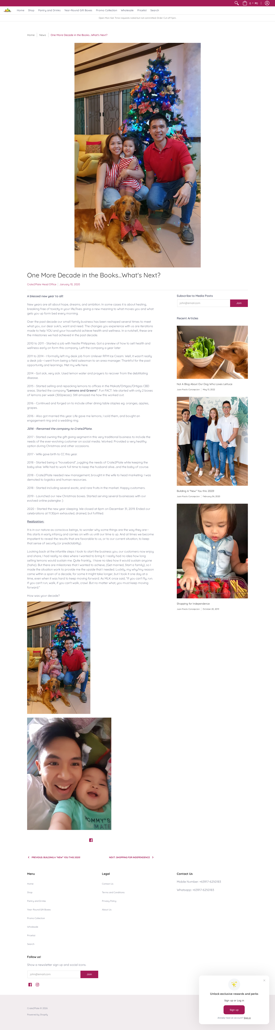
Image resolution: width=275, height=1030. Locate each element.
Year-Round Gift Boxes (39, 909)
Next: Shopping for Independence (129, 857)
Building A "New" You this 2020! (195, 491)
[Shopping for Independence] (212, 551)
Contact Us (107, 883)
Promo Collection (36, 918)
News (42, 35)
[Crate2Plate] (7, 10)
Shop (29, 892)
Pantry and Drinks (36, 901)
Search (30, 944)
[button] (250, 3)
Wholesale (32, 926)
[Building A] (212, 441)
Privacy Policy (109, 901)
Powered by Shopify (37, 1014)
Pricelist (31, 935)
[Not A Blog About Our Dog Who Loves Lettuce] (212, 352)
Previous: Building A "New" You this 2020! (56, 857)
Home (31, 35)
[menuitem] (237, 3)
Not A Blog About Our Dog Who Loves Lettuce (204, 384)
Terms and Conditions (113, 892)
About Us (106, 909)
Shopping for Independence (193, 603)
